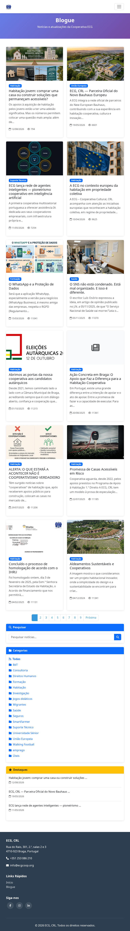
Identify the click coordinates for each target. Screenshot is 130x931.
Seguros (18, 716)
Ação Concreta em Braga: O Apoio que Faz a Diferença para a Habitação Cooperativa (95, 378)
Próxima (91, 617)
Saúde (17, 710)
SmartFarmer (21, 722)
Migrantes (19, 704)
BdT (15, 665)
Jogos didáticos (22, 699)
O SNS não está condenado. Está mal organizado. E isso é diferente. (95, 288)
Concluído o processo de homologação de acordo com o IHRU (33, 568)
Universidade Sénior (26, 733)
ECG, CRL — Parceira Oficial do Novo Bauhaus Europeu (94, 93)
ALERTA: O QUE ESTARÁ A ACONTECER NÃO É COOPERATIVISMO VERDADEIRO (34, 473)
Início (9, 882)
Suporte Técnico (23, 727)
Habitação (19, 687)
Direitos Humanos (24, 676)
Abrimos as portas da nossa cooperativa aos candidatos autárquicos (30, 378)
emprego (19, 750)
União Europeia (23, 739)
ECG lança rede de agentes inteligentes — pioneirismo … (45, 805)
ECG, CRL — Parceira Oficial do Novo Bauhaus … (39, 791)
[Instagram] (19, 905)
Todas (16, 659)
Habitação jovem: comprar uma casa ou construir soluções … (48, 778)
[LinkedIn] (28, 905)
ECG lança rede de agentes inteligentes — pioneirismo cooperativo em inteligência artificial (30, 191)
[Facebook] (10, 905)
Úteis (16, 756)
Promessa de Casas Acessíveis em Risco (93, 471)
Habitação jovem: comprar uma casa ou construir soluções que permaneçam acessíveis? (33, 95)
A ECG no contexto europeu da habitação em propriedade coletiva (94, 189)
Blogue (10, 887)
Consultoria (20, 670)
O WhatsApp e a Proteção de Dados (31, 286)
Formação (19, 682)
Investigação (21, 693)
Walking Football (23, 744)
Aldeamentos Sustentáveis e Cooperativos (92, 566)
